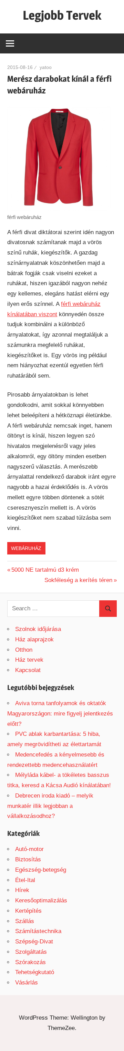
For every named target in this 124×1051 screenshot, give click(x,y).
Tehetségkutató (34, 972)
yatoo (46, 67)
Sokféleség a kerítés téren (78, 580)
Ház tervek (29, 660)
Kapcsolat (28, 670)
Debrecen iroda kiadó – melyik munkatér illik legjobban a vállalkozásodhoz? (50, 806)
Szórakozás (30, 962)
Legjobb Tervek (62, 15)
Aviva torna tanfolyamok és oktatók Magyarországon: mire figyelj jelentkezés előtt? (60, 713)
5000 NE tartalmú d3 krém (45, 570)
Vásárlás (26, 982)
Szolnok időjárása (38, 629)
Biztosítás (28, 859)
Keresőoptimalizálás (41, 900)
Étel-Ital (25, 880)
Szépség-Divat (34, 941)
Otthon (23, 650)
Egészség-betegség (40, 870)
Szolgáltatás (31, 952)
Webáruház (26, 548)
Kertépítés (28, 911)
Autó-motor (29, 849)
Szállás (24, 921)
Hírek (22, 890)
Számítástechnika (38, 931)
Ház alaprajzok (34, 639)
